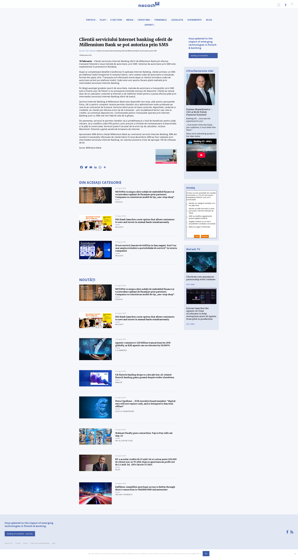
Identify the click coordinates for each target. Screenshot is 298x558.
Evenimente (195, 19)
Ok (206, 554)
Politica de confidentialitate (39, 543)
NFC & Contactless (124, 440)
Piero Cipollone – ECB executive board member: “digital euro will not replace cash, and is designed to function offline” (145, 404)
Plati (103, 19)
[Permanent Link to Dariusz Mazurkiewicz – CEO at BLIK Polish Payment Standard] (200, 106)
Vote (196, 236)
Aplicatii (92, 51)
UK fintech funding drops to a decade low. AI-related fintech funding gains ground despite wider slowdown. (145, 376)
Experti (149, 24)
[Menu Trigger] (278, 5)
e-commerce (121, 350)
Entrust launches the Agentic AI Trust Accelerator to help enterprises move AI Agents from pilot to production (201, 313)
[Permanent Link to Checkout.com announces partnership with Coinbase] (201, 274)
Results (205, 236)
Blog (209, 19)
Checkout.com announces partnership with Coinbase (200, 278)
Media (129, 19)
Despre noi (8, 543)
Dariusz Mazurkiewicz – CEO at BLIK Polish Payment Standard (199, 112)
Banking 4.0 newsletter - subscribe (200, 56)
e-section (116, 19)
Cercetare (144, 19)
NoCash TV (193, 249)
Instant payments (123, 494)
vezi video (190, 284)
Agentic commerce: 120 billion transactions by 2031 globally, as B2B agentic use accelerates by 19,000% (143, 344)
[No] (295, 554)
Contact (17, 543)
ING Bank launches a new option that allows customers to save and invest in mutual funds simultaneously (144, 220)
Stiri (87, 51)
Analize (118, 382)
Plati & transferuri (124, 411)
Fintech (90, 19)
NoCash (82, 51)
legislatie (177, 19)
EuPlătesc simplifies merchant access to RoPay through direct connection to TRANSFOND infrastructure (145, 488)
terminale (160, 19)
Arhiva (25, 543)
